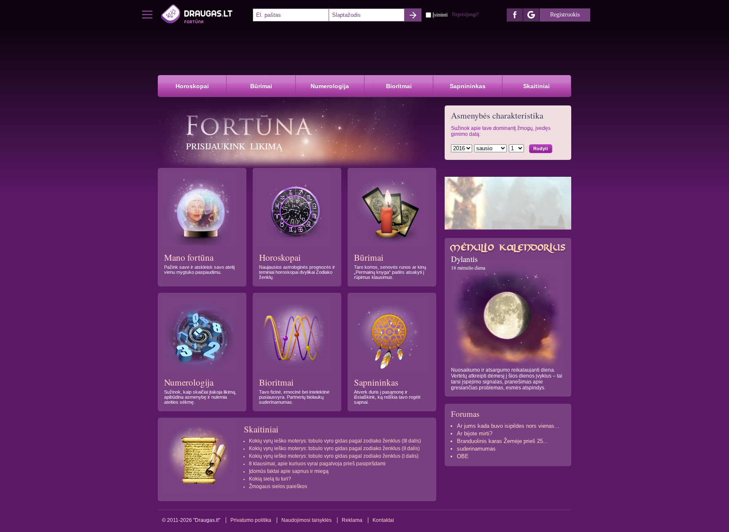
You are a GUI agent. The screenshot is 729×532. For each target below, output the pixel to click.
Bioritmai (399, 86)
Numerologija (329, 86)
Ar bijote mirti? (474, 433)
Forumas (465, 413)
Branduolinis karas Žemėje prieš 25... (502, 441)
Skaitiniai (536, 86)
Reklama (352, 520)
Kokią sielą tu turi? (270, 479)
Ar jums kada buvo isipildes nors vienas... (508, 426)
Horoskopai (192, 86)
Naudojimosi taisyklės (306, 520)
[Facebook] (515, 15)
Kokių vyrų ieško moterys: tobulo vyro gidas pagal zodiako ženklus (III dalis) (335, 441)
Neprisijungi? (465, 14)
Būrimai (261, 86)
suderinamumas (476, 449)
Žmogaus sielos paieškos (278, 486)
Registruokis (565, 14)
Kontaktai (383, 520)
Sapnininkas (468, 86)
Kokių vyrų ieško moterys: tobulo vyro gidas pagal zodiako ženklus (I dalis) (333, 456)
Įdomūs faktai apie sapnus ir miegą (289, 471)
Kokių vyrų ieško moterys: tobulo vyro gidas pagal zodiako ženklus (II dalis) (334, 448)
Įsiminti (440, 14)
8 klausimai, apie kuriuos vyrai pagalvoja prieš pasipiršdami (317, 464)
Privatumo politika (250, 520)
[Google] (531, 15)
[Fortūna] (206, 14)
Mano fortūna (188, 257)
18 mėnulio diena (468, 267)
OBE (463, 456)
